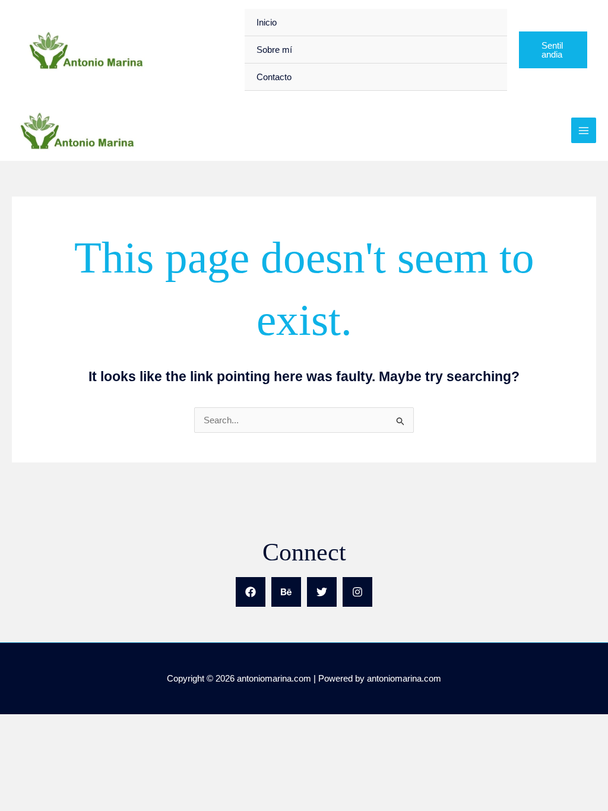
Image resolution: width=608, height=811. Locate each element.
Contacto (274, 77)
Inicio (266, 22)
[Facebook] (250, 592)
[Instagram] (357, 592)
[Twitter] (322, 592)
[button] (553, 49)
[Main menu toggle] (584, 130)
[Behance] (286, 592)
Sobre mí (274, 50)
